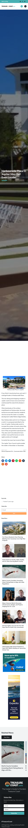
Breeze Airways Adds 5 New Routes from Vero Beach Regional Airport (12, 768)
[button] (2, 460)
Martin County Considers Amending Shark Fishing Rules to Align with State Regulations (13, 582)
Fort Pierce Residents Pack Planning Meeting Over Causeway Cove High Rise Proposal (13, 538)
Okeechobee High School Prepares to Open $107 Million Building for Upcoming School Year (13, 648)
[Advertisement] (14, 361)
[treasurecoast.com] (25, 6)
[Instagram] (23, 1)
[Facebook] (20, 1)
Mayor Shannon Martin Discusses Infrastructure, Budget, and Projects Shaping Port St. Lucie (12, 604)
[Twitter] (25, 1)
